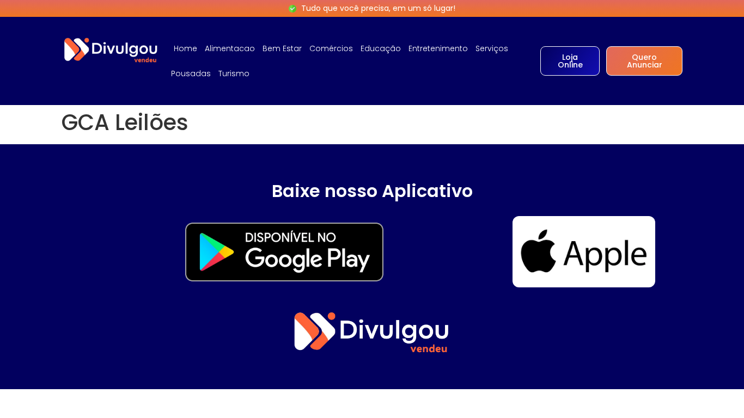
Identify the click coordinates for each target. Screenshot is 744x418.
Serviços (491, 48)
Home (185, 48)
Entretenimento (438, 48)
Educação (381, 48)
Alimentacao (230, 48)
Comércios (331, 48)
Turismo (233, 73)
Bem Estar (282, 48)
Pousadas (191, 73)
